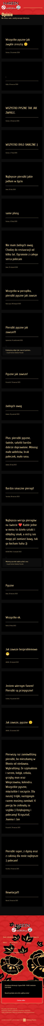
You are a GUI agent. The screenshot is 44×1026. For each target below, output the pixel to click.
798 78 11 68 (13, 948)
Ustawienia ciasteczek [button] (24, 1010)
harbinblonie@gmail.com (16, 952)
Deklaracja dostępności (18, 1012)
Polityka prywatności (13, 1010)
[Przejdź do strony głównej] (11, 6)
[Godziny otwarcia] (39, 942)
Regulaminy (5, 1010)
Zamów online (21, 1000)
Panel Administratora (29, 1012)
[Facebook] (3, 1016)
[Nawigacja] (40, 4)
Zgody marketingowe (7, 1012)
